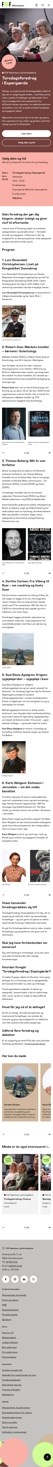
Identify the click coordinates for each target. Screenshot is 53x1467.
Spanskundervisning (12, 1417)
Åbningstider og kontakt (14, 1295)
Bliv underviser (9, 1347)
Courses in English (11, 1389)
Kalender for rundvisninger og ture (19, 1375)
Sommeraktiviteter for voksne (17, 1412)
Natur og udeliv (9, 1422)
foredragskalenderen (35, 1043)
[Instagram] (15, 1279)
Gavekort (6, 1319)
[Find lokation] (36, 5)
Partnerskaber (9, 1357)
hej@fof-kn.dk (15, 1265)
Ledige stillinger (10, 1342)
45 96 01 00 (12, 1262)
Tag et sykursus (9, 1427)
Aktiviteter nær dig (11, 1384)
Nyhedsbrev (8, 1394)
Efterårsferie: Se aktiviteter (16, 1407)
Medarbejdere (9, 1337)
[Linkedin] (24, 1279)
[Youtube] (33, 1279)
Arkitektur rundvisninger (14, 1432)
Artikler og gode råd (12, 1370)
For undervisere (9, 1352)
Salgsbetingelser (10, 1309)
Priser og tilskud (10, 1300)
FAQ (4, 1304)
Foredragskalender (11, 1379)
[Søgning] (43, 5)
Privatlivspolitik (10, 1314)
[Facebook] (5, 1279)
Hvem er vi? (8, 1332)
